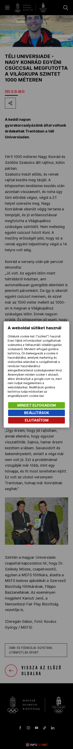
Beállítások (36, 413)
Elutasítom (36, 420)
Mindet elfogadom (36, 405)
